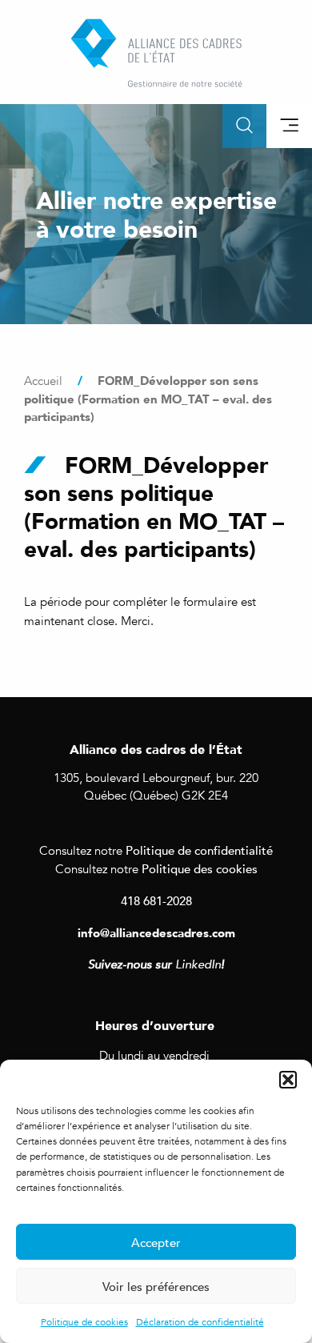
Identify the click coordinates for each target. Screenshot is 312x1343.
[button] (288, 1080)
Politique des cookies (200, 868)
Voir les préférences (156, 1286)
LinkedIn (198, 964)
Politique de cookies (84, 1322)
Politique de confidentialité (199, 850)
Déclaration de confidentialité (200, 1322)
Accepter (156, 1242)
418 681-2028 (156, 900)
